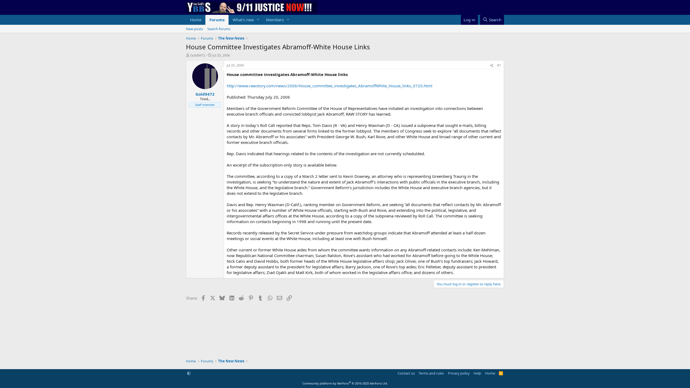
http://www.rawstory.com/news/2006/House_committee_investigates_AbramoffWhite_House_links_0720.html (329, 85)
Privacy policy (459, 373)
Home (195, 19)
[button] (258, 20)
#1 (499, 65)
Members (275, 19)
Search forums (218, 28)
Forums (217, 19)
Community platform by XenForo (345, 383)
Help (477, 373)
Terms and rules (431, 373)
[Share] (491, 66)
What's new (243, 19)
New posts (194, 28)
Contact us (406, 373)
